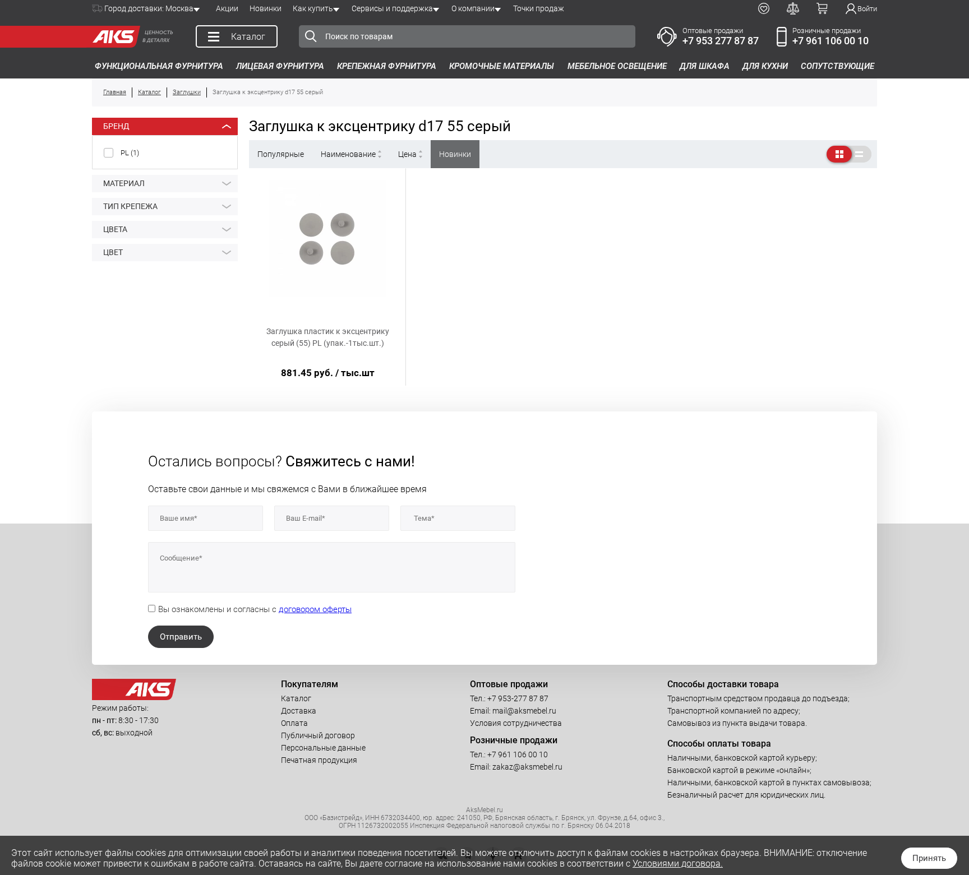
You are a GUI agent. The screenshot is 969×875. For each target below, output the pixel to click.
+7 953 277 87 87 (720, 41)
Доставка (298, 710)
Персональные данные (323, 747)
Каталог (296, 698)
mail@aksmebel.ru (524, 710)
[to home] (134, 697)
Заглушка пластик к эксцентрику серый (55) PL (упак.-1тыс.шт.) (327, 337)
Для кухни (765, 66)
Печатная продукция (319, 760)
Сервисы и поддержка (392, 8)
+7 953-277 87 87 (517, 698)
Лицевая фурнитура (280, 66)
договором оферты (315, 609)
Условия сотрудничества (516, 723)
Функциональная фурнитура (159, 66)
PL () (130, 153)
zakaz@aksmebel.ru (527, 766)
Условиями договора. (678, 863)
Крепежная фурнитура (386, 66)
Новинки (266, 8)
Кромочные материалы (501, 66)
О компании (473, 8)
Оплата (294, 723)
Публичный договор (318, 735)
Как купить (313, 8)
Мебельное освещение (617, 66)
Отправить (181, 637)
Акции (227, 8)
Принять (929, 858)
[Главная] (113, 37)
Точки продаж (538, 8)
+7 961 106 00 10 (830, 41)
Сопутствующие (837, 66)
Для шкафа (705, 66)
